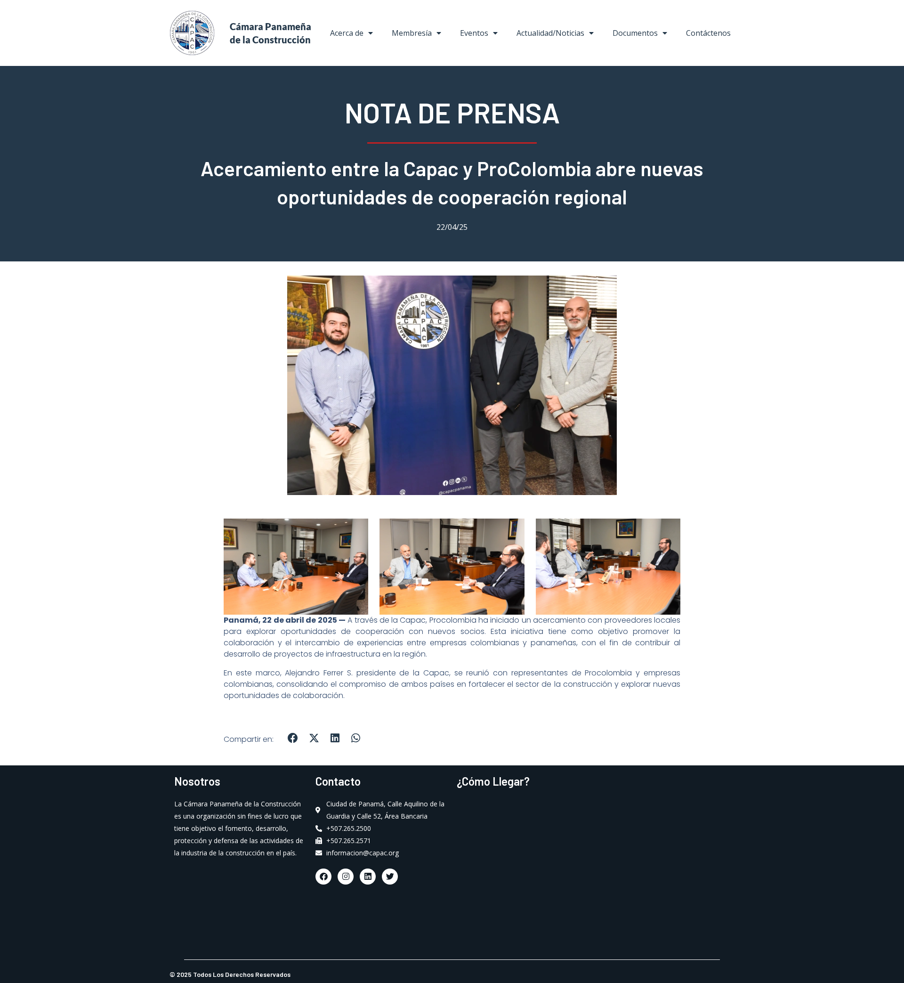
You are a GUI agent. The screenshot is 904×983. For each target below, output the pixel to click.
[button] (293, 737)
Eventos (474, 33)
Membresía (412, 33)
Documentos (635, 33)
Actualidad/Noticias (550, 33)
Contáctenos (708, 33)
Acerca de (346, 33)
